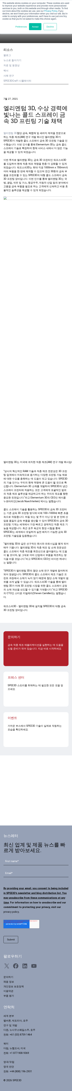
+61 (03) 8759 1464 (21, 1034)
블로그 (7, 55)
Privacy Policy (50, 10)
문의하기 (8, 977)
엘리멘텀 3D (10, 133)
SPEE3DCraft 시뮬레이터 (17, 80)
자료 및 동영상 (11, 65)
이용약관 (8, 991)
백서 (5, 70)
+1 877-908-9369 (19, 1053)
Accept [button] (35, 26)
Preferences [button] (21, 26)
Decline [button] (50, 26)
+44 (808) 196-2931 (21, 1071)
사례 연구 (8, 75)
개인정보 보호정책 (13, 986)
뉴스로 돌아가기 (12, 60)
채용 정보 (8, 981)
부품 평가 (8, 995)
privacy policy (11, 911)
